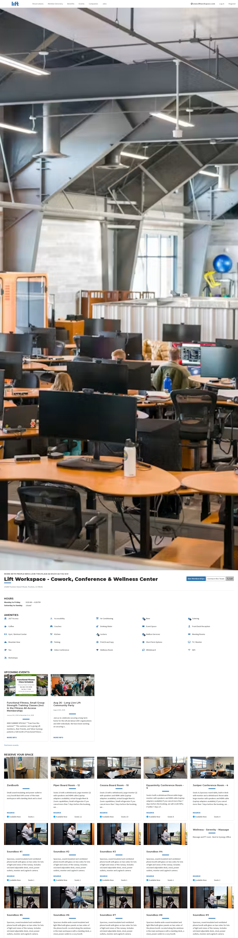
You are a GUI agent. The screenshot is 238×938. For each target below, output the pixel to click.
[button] (38, 3)
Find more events (11, 745)
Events (81, 3)
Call (231, 579)
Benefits (70, 3)
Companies (93, 3)
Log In (221, 3)
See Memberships (196, 579)
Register (232, 3)
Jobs (104, 3)
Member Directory (55, 3)
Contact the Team (215, 579)
